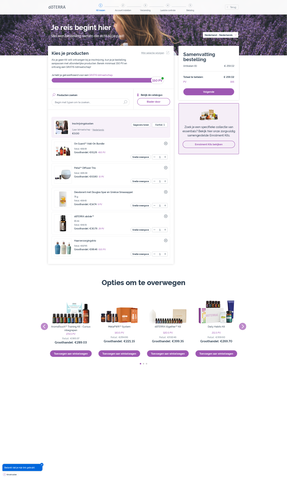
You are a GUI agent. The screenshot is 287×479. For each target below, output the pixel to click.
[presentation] (44, 326)
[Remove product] (166, 143)
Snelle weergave (140, 156)
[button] (140, 363)
